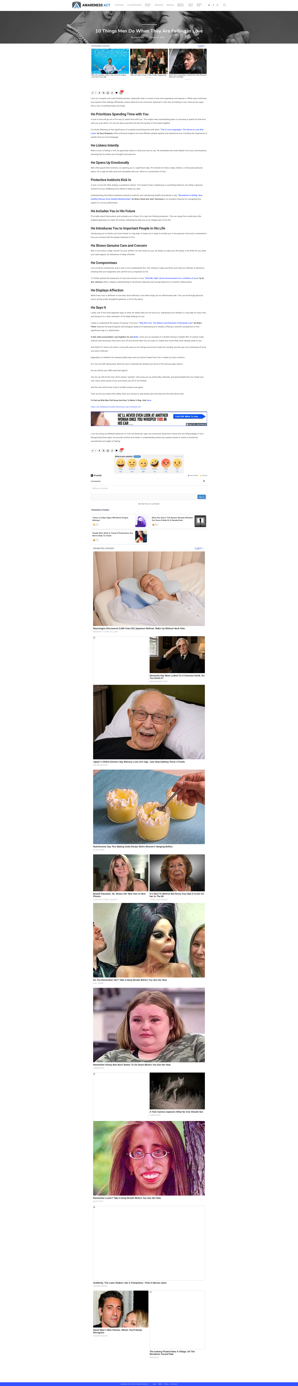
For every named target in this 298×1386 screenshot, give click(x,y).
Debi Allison (139, 37)
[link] (136, 337)
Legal (154, 1384)
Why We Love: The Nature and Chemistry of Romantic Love (166, 323)
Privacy (167, 1384)
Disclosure (174, 1384)
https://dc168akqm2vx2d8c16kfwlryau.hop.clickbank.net (116, 407)
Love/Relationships (149, 24)
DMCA (160, 1384)
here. (149, 400)
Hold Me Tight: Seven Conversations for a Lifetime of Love (172, 278)
